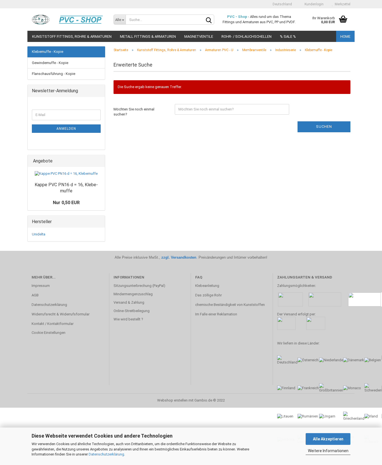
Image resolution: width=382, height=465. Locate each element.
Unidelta (38, 234)
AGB (35, 295)
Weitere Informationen (328, 451)
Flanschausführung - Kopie (53, 74)
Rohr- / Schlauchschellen (246, 36)
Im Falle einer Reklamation (216, 314)
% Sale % (288, 36)
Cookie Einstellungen (48, 333)
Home (345, 36)
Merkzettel (341, 4)
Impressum (41, 286)
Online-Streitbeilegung (132, 311)
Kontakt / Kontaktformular (53, 324)
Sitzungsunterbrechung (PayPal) (139, 286)
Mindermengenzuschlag (133, 294)
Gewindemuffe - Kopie (50, 63)
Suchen (324, 126)
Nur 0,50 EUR (66, 202)
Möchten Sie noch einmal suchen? (134, 112)
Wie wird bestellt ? (128, 319)
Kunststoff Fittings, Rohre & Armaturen (72, 36)
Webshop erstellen (172, 400)
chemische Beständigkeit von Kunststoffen (230, 305)
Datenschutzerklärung (106, 454)
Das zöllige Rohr (208, 295)
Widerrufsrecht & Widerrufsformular (60, 314)
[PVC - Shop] (68, 19)
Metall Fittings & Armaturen (148, 36)
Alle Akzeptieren (328, 439)
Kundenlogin (313, 4)
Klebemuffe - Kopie (47, 51)
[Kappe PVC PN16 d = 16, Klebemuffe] (66, 173)
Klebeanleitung (207, 286)
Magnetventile (198, 36)
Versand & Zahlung (129, 302)
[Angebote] (99, 161)
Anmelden (66, 129)
